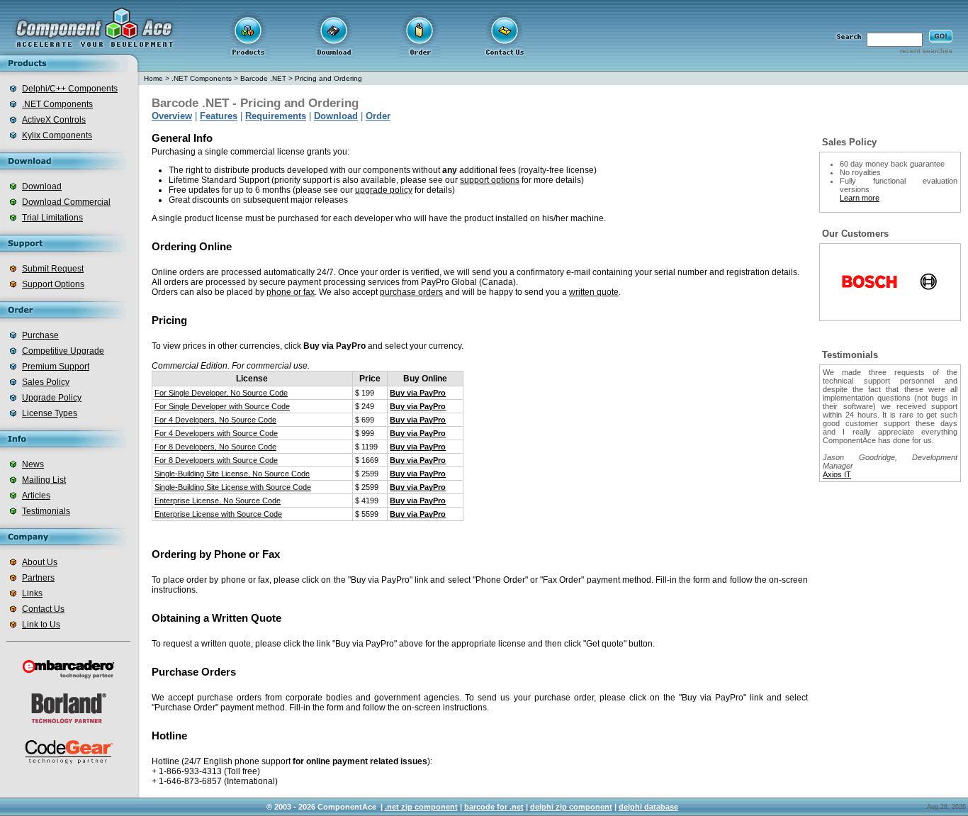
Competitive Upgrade (63, 351)
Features (218, 116)
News (33, 464)
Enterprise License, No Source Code (217, 500)
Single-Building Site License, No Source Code (232, 473)
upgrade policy (383, 190)
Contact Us (43, 609)
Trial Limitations (52, 218)
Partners (38, 578)
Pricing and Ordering (328, 78)
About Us (39, 562)
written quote (594, 292)
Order (378, 116)
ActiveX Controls (54, 120)
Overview (172, 116)
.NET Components (57, 104)
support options (489, 180)
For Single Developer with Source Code (222, 406)
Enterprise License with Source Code (218, 514)
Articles (36, 496)
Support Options (53, 284)
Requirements (275, 116)
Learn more (859, 198)
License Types (49, 413)
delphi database (648, 807)
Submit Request (53, 269)
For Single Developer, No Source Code (221, 393)
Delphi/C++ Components (70, 89)
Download (42, 186)
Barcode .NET (263, 78)
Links (32, 593)
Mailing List (44, 480)
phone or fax (290, 292)
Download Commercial (66, 202)
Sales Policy (45, 382)
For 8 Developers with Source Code (216, 460)
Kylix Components (57, 135)
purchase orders (411, 292)
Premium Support (55, 366)
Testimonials (46, 511)
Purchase (40, 335)
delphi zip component (571, 807)
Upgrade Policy (51, 398)
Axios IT (837, 474)
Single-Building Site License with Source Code (232, 487)
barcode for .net (494, 807)
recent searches (926, 51)
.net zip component (421, 807)
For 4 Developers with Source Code (216, 433)
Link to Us (41, 625)
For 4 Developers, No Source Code (215, 419)
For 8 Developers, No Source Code (215, 446)
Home (153, 78)
